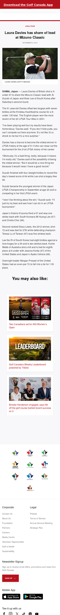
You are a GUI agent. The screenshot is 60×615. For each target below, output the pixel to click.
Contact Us (7, 513)
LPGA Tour (30, 26)
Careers (6, 532)
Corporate (8, 507)
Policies (33, 513)
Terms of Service (38, 518)
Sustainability (8, 551)
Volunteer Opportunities (13, 541)
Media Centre (8, 537)
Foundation (7, 523)
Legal (33, 507)
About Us (6, 518)
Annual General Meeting (41, 523)
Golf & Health (8, 546)
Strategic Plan (36, 527)
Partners (6, 527)
